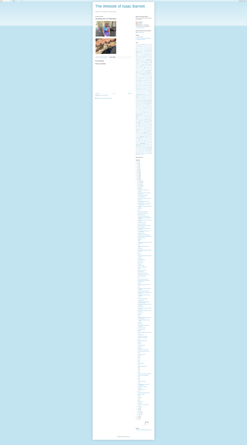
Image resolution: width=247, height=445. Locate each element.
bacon (138, 49)
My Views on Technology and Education (144, 38)
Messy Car (137, 105)
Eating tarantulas (141, 271)
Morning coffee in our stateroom (143, 404)
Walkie (139, 150)
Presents (146, 122)
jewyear (137, 96)
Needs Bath (141, 110)
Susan (146, 141)
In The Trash (145, 93)
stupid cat (139, 138)
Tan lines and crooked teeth (142, 211)
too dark (150, 145)
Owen (142, 115)
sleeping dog (145, 132)
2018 (138, 173)
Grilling (137, 86)
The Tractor (138, 144)
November (140, 182)
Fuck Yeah (145, 82)
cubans (141, 64)
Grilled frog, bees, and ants (142, 273)
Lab (138, 98)
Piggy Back (140, 119)
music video (149, 108)
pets (147, 118)
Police (143, 121)
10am (139, 210)
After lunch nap (140, 262)
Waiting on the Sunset (141, 237)
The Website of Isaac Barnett (120, 6)
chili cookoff (150, 60)
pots (151, 121)
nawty (139, 109)
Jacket (141, 95)
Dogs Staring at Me (143, 73)
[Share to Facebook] (113, 57)
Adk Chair (145, 44)
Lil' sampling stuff (141, 300)
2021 (138, 169)
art (142, 48)
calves (148, 57)
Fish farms (139, 343)
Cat (151, 58)
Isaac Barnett (139, 23)
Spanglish (147, 135)
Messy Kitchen (142, 105)
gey (151, 83)
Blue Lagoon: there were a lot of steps (144, 198)
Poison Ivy (137, 121)
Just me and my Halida (142, 381)
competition (137, 62)
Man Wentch (142, 103)
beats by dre (149, 51)
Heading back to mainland (142, 386)
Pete (145, 118)
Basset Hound (149, 50)
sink (148, 131)
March (139, 411)
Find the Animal (145, 79)
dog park (144, 72)
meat (143, 104)
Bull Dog (145, 57)
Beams (146, 51)
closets (151, 61)
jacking (143, 95)
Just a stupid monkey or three (143, 195)
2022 (138, 167)
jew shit (146, 95)
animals (144, 46)
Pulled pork (150, 123)
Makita (137, 103)
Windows (137, 153)
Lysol (151, 102)
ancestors (140, 46)
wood (139, 153)
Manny (145, 103)
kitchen (144, 97)
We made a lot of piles (141, 327)
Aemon (148, 44)
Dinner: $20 (140, 348)
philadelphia (150, 118)
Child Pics (144, 60)
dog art (140, 71)
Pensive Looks (149, 117)
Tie (149, 144)
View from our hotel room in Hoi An (144, 351)
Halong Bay (140, 388)
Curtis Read (146, 64)
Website (145, 150)
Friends (151, 81)
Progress (139, 123)
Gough (143, 85)
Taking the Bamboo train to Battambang (144, 236)
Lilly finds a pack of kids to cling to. (144, 216)
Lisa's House (140, 102)
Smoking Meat (144, 133)
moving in (137, 107)
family (151, 78)
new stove (148, 110)
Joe (142, 96)
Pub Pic (142, 123)
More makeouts (140, 261)
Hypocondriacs (146, 91)
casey (149, 58)
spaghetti (144, 135)
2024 (138, 164)
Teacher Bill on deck (141, 389)
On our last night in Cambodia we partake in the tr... (143, 231)
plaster (142, 120)
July (138, 188)
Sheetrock (137, 130)
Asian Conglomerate (147, 48)
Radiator (144, 124)
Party (141, 116)
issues (137, 95)
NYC (145, 112)
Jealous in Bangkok (141, 227)
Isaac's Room (148, 94)
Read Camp (141, 125)
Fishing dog (140, 397)
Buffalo (141, 57)
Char (145, 59)
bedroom (137, 52)
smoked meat (139, 133)
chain (140, 59)
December (140, 181)
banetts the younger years (147, 49)
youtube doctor (142, 154)
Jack (139, 95)
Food (146, 80)
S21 (138, 277)
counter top (144, 63)
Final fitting (139, 322)
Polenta (140, 121)
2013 (138, 416)
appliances (137, 48)
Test (138, 143)
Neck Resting (146, 109)
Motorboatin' (140, 199)
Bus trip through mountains (142, 340)
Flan (149, 79)
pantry (139, 116)
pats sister (140, 117)
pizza (140, 120)
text (139, 143)
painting (137, 116)
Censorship (137, 59)
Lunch (139, 339)
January (139, 414)
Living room (145, 102)
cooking (150, 62)
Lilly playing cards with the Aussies (144, 392)
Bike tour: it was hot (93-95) (142, 337)
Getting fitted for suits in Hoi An (143, 349)
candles (139, 58)
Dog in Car (138, 72)
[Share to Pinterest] (114, 57)
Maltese (139, 103)
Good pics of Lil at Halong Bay (143, 375)
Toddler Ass (140, 145)
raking (147, 124)
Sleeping (137, 132)
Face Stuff (145, 78)
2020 (138, 170)
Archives (140, 48)
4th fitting (139, 330)
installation (150, 93)
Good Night (139, 85)
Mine (145, 105)
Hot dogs (139, 90)
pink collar (137, 120)
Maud (148, 103)
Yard (149, 153)
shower (139, 131)
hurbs (138, 91)
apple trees (146, 47)
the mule (146, 143)
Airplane (137, 45)
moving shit (141, 107)
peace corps (145, 117)
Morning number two (141, 214)
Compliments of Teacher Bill (142, 336)
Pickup (137, 119)
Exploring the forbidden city (142, 366)
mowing (149, 107)
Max (149, 103)
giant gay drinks (138, 84)
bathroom (137, 51)
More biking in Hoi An (141, 329)
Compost (141, 62)
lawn (151, 98)
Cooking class (140, 323)
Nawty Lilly (142, 109)
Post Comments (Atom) (104, 95)
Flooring (140, 80)
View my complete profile (140, 27)
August (139, 187)
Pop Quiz (147, 121)
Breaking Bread (141, 56)
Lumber (148, 102)
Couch (140, 63)
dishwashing (137, 70)
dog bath (142, 71)
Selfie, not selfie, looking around (143, 189)
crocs (138, 64)
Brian (145, 56)
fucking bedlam (141, 83)
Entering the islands (141, 394)
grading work (149, 85)
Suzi (138, 142)
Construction (146, 62)
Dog (149, 70)
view (136, 150)
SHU (141, 131)
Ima (151, 92)
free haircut (143, 81)
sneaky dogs (138, 134)
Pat (144, 116)
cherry (151, 59)
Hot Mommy (143, 90)
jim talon (140, 96)
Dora (151, 73)
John (139, 97)
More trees (139, 254)
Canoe (142, 58)
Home (114, 93)
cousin (147, 63)
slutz (136, 133)
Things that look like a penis (144, 144)
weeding (148, 150)
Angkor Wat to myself (141, 259)
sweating (141, 142)
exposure (139, 78)
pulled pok (146, 123)
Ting (151, 144)
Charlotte (148, 59)
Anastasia (137, 46)
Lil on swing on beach (141, 196)
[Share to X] (112, 57)
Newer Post (98, 93)
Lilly (145, 99)
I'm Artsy (150, 91)
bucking (139, 57)
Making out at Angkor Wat (142, 267)
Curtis (143, 64)
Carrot (146, 58)
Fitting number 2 (140, 334)
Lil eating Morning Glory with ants (143, 274)
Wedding (139, 283)
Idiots (143, 92)
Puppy (137, 124)
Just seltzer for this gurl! (142, 222)
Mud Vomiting (142, 108)
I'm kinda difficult (138, 92)
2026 (138, 161)
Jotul (141, 97)
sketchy (151, 131)
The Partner (150, 143)
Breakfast (137, 56)
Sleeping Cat (141, 132)
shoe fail (145, 130)
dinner (144, 69)
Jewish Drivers (149, 95)
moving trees (145, 107)
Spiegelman (142, 136)
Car (144, 58)
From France (142, 82)
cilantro (137, 61)
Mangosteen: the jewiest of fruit (143, 213)
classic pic (140, 61)
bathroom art (142, 51)
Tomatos (147, 145)
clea (143, 61)
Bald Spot (141, 49)
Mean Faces (141, 104)
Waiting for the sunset (141, 233)
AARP (143, 44)
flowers (143, 80)
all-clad (140, 45)
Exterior (142, 78)
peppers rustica (141, 118)
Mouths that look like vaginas (147, 106)
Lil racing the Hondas (141, 345)
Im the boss (148, 92)
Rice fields (139, 346)
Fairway (149, 78)
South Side (150, 134)
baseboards (137, 50)
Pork (149, 121)
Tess (136, 143)
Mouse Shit (141, 106)
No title (139, 240)
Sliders (151, 132)
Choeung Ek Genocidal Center (143, 279)
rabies (139, 124)
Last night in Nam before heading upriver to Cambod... (143, 302)
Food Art (148, 80)
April (139, 409)
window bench (149, 152)
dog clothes (150, 71)
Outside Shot (138, 115)
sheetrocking (141, 130)
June (139, 406)
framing (139, 81)
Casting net (140, 403)
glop (136, 85)
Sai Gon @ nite (140, 306)
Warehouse (142, 150)
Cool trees (139, 297)
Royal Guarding (140, 363)
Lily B (137, 102)
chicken (137, 60)
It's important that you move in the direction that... (143, 385)
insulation (137, 94)
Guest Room (141, 86)
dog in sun (141, 72)
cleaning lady (147, 61)
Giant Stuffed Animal (144, 84)
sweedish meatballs (146, 142)
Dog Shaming (148, 72)
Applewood (150, 47)
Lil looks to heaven (141, 265)
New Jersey (145, 110)
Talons (150, 142)
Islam (151, 94)
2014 (138, 179)
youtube (139, 154)
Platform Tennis (146, 120)
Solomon (144, 134)
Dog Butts (146, 71)
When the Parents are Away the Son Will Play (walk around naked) (144, 151)
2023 (138, 166)
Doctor (146, 70)
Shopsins (148, 130)
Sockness (141, 134)
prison (149, 122)
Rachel (142, 124)
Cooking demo (140, 401)
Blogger (128, 436)
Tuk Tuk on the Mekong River (143, 298)
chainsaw (143, 59)
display (141, 70)
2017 (138, 175)
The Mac (142, 143)
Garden (145, 83)
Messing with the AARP (148, 104)
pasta (143, 116)
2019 (138, 172)
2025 (138, 163)
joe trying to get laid (146, 96)
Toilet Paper (144, 145)
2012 (138, 417)
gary (146, 83)
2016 (138, 176)
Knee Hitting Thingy (148, 97)
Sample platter (140, 248)
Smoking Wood (149, 133)
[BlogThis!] (111, 57)
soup (147, 134)
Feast (139, 79)
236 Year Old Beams (139, 44)
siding (145, 131)
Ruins (139, 244)
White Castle (140, 152)
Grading (145, 85)
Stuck (139, 252)
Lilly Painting (149, 101)
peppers (137, 118)
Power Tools (138, 122)
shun (143, 131)
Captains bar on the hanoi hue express (144, 373)
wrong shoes (146, 153)
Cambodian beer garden (142, 270)
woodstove (142, 153)
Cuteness (150, 64)
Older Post (130, 93)
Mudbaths (139, 314)
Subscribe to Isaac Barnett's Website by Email (144, 429)
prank (141, 122)
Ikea (144, 92)
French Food (147, 81)
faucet (137, 79)
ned (149, 109)
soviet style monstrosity (139, 135)
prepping (143, 122)
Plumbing (150, 120)
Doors (149, 73)
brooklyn (148, 56)
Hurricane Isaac (141, 91)
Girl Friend (150, 84)
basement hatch (142, 50)
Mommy (148, 105)
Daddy (141, 65)
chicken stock (140, 60)
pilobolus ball (146, 119)
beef (140, 52)
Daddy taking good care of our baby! (144, 225)
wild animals (145, 152)
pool (144, 121)
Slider (149, 132)
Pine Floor (150, 119)
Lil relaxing (140, 208)
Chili (146, 60)
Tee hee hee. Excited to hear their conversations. (143, 202)
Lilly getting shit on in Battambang (143, 234)
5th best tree (140, 258)
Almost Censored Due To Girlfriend (146, 45)
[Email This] (110, 57)
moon (151, 105)
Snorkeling (139, 191)
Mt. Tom (139, 108)
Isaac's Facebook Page (141, 39)
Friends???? (137, 82)
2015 (138, 178)
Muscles (145, 108)
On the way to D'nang (141, 354)
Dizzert (143, 70)
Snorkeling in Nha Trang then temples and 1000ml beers (144, 318)
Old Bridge (139, 264)
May (138, 408)
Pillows (143, 119)
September (140, 185)
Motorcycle (137, 106)
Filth (141, 79)
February (139, 412)
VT (137, 150)
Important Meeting (139, 93)
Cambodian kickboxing (142, 276)
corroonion (137, 63)
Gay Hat (149, 83)
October (139, 184)
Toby (137, 145)
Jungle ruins (140, 239)
